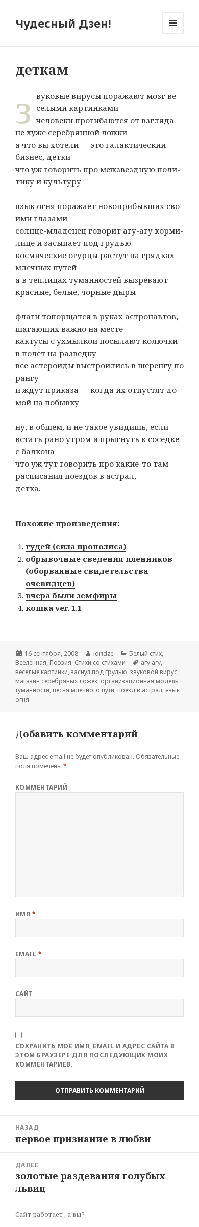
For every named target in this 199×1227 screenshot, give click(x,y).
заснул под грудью (99, 671)
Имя (25, 914)
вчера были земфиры (71, 595)
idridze (103, 653)
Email (28, 954)
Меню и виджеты (173, 33)
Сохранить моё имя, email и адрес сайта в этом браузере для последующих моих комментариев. (95, 1055)
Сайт (24, 993)
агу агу (151, 662)
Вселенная (30, 662)
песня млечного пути (83, 690)
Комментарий (41, 787)
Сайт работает (39, 1214)
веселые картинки (41, 671)
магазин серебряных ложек (56, 681)
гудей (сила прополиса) (76, 546)
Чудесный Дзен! (63, 23)
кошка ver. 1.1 (54, 608)
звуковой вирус (153, 671)
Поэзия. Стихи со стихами (87, 662)
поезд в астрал (139, 690)
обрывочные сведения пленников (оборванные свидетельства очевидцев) (99, 570)
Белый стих (145, 653)
